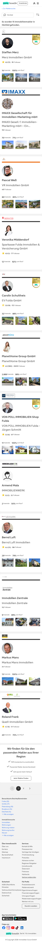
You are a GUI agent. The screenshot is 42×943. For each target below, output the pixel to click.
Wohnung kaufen (8, 830)
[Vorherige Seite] (12, 788)
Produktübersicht (28, 885)
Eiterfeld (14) (6, 812)
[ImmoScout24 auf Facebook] (4, 929)
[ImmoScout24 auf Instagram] (8, 929)
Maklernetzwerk (28, 887)
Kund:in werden (31, 906)
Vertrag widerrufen (29, 877)
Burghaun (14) (7, 809)
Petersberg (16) (7, 807)
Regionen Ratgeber (29, 863)
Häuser (4, 833)
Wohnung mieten (8, 828)
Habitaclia (25, 874)
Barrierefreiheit (7, 855)
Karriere (5, 849)
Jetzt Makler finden (21, 778)
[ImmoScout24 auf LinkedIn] (22, 929)
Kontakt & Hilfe (27, 846)
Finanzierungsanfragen (30, 893)
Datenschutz (6, 893)
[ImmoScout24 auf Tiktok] (18, 929)
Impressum (6, 858)
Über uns (5, 846)
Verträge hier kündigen (30, 852)
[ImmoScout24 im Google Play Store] (20, 920)
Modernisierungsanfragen (31, 899)
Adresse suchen (28, 860)
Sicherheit (5, 896)
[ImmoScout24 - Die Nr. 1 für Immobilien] (12, 933)
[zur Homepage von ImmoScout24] (10, 4)
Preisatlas (25, 858)
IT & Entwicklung (28, 855)
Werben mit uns (27, 902)
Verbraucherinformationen (12, 890)
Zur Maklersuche (9, 9)
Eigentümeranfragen (29, 890)
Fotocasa (25, 872)
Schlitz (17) (5, 804)
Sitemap (5, 852)
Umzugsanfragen (28, 896)
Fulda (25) (5, 801)
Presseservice (27, 849)
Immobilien (6, 822)
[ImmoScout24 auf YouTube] (13, 929)
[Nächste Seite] (29, 788)
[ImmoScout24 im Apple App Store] (8, 920)
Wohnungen (6, 825)
